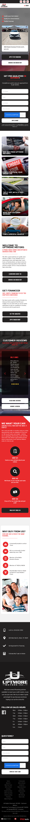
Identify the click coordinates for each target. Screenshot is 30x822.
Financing (8, 796)
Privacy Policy (20, 124)
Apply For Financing (15, 57)
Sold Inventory (21, 791)
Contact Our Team (15, 772)
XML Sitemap (22, 794)
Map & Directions (22, 787)
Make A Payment (8, 798)
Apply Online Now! (15, 320)
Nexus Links (21, 796)
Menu (27, 6)
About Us (8, 783)
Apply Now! (15, 120)
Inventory (8, 789)
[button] (5, 373)
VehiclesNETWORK (22, 807)
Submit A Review (15, 406)
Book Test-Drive (8, 791)
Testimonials (22, 781)
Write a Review (21, 783)
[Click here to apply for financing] (4, 646)
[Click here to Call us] (4, 630)
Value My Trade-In (15, 510)
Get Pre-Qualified (15, 314)
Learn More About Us (15, 274)
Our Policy (21, 789)
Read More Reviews (15, 401)
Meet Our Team (8, 785)
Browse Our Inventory (15, 63)
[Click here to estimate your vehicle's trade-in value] (4, 654)
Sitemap (22, 792)
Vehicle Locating (8, 794)
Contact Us (21, 785)
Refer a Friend (8, 787)
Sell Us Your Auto (8, 792)
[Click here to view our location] (4, 638)
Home (8, 781)
